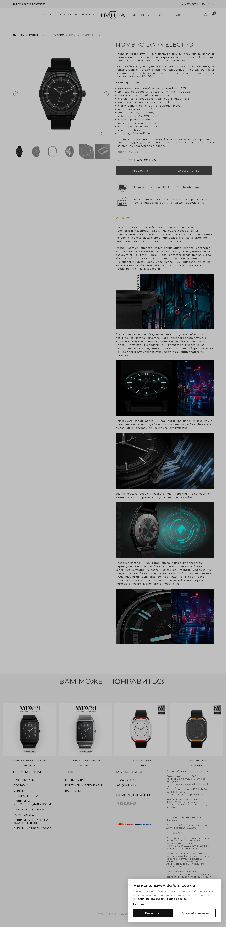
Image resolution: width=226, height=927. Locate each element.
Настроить (140, 903)
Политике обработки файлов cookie (162, 898)
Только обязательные (195, 913)
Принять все (153, 913)
